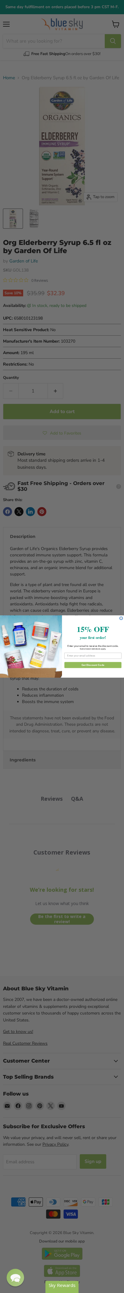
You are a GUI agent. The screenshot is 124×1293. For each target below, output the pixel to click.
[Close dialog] (121, 618)
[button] (15, 1277)
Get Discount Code (93, 664)
